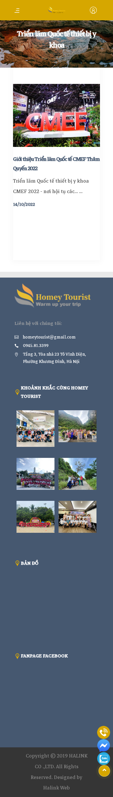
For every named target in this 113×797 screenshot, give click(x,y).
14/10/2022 (24, 204)
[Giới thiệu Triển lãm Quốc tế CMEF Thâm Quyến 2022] (56, 115)
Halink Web (56, 788)
